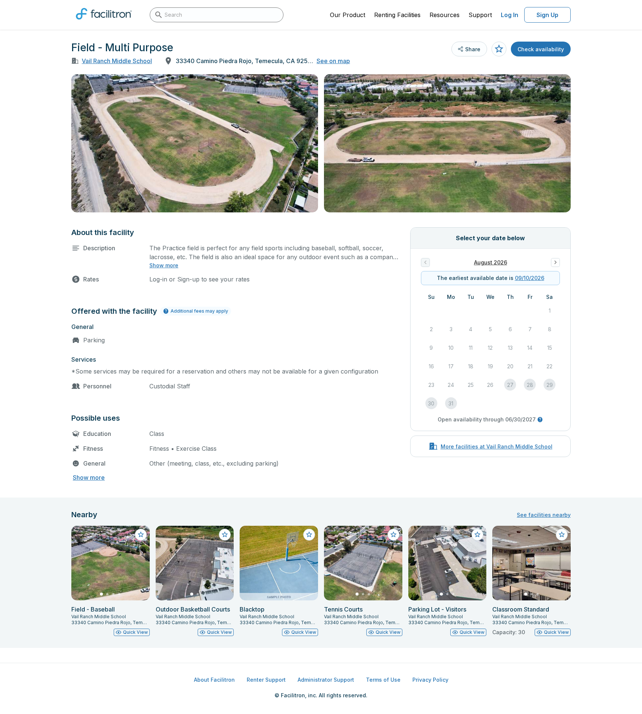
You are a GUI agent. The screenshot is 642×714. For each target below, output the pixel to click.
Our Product (347, 15)
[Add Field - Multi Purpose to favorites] (499, 49)
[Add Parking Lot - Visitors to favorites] (477, 535)
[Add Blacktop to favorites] (309, 535)
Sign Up (547, 15)
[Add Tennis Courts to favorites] (393, 535)
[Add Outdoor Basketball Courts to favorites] (225, 535)
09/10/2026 (529, 278)
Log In (509, 15)
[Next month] (555, 262)
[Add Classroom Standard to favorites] (562, 535)
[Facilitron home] (103, 22)
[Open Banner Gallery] (194, 143)
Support (480, 15)
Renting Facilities (397, 15)
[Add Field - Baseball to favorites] (141, 535)
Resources (444, 15)
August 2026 (490, 262)
